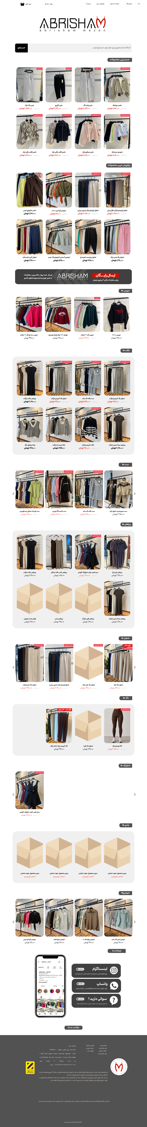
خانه (139, 4)
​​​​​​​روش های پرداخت (102, 1054)
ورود (51, 4)
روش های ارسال (103, 1048)
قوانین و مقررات (90, 1046)
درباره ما (88, 4)
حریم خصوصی (90, 1048)
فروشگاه (129, 4)
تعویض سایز (100, 4)
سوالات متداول (114, 4)
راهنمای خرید (103, 1046)
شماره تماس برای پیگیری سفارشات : (66, 1050)
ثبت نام (46, 4)
